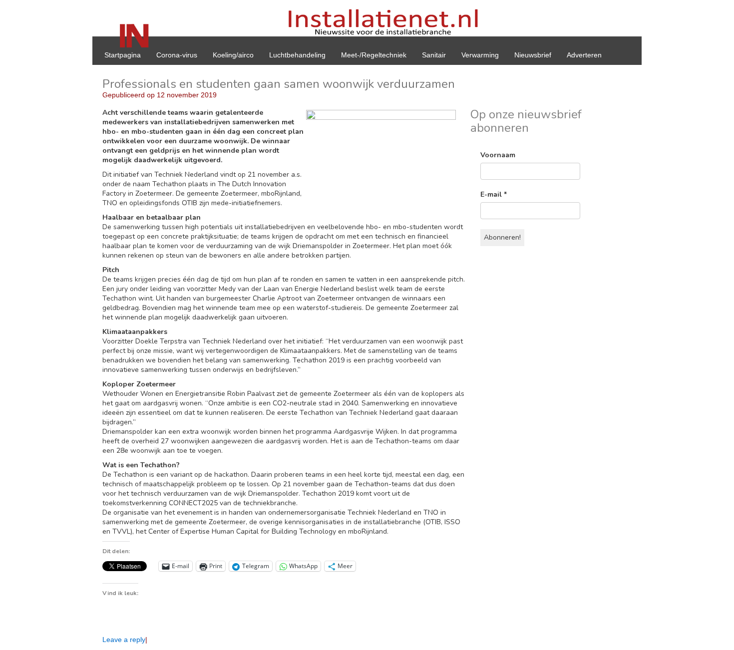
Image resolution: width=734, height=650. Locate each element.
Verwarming (480, 55)
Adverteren (584, 55)
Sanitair (434, 55)
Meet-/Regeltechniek (373, 55)
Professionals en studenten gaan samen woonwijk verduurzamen (278, 84)
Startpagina (122, 55)
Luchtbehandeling (297, 55)
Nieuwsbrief (532, 55)
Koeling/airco (233, 55)
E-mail (493, 194)
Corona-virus (176, 55)
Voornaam (497, 155)
